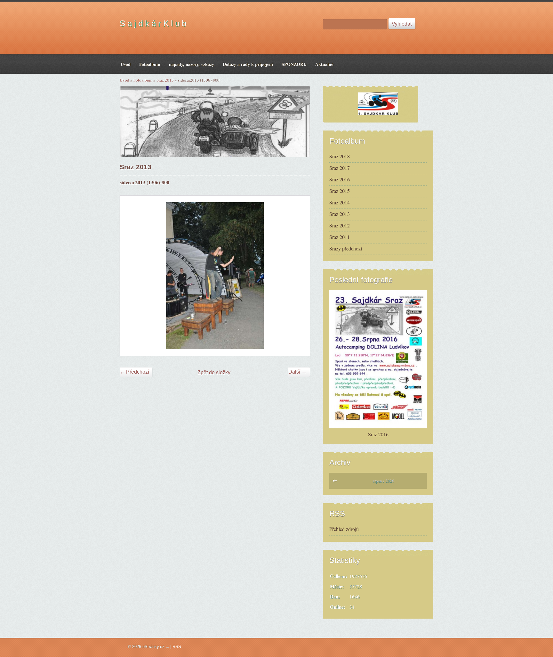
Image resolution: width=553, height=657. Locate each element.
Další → (297, 372)
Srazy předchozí (345, 248)
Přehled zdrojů (344, 529)
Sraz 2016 (339, 179)
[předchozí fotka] (130, 276)
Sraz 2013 (165, 80)
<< (336, 482)
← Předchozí (134, 372)
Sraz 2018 (339, 156)
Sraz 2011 (339, 237)
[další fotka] (299, 276)
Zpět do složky (213, 372)
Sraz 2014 (339, 202)
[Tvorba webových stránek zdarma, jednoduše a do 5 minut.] (168, 647)
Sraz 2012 (339, 225)
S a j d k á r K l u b (153, 23)
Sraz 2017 (339, 167)
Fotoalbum (142, 80)
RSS (176, 646)
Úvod (124, 80)
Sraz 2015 (339, 190)
